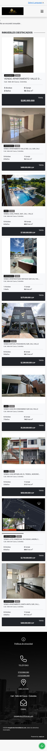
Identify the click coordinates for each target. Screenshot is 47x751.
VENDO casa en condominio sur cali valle (21, 409)
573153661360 (23, 672)
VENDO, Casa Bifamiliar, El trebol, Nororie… (22, 474)
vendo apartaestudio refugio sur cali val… (22, 279)
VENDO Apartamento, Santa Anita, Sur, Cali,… (22, 604)
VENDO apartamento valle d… (23, 78)
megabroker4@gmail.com (23, 716)
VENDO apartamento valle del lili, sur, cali (21, 149)
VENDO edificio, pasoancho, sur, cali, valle (21, 344)
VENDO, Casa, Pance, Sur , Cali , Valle (18, 214)
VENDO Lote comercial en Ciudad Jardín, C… (21, 539)
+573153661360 (24, 676)
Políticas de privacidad (23, 644)
